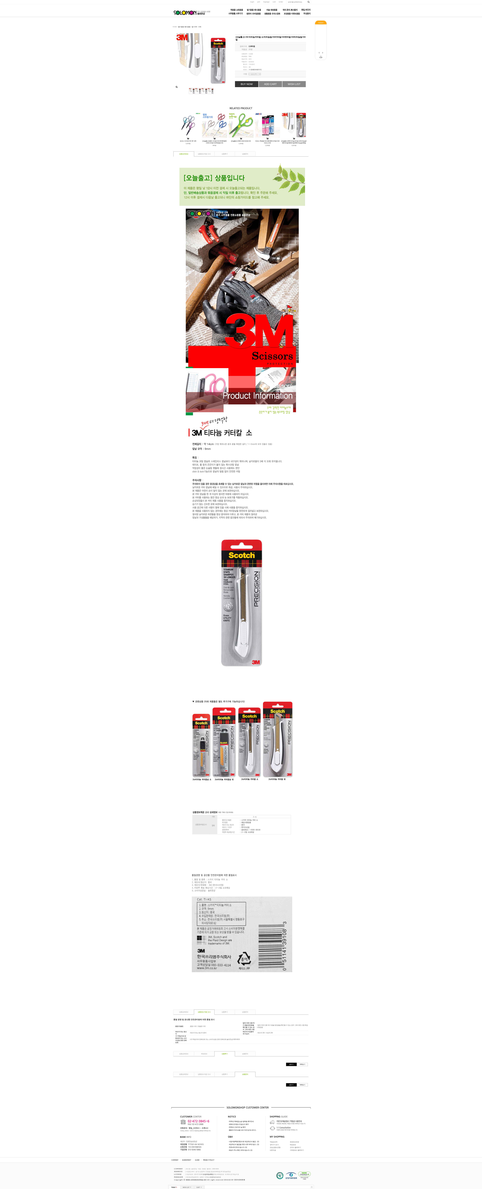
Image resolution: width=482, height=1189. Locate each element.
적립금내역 (273, 1142)
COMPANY (174, 1160)
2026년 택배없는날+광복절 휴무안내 (241, 1121)
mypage (266, 2)
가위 (199, 26)
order (281, 2)
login (252, 2)
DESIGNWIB (239, 1180)
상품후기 (225, 154)
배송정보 (204, 1054)
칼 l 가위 (194, 26)
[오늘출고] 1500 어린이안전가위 (241, 141)
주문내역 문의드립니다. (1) (238, 1147)
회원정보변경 (294, 1142)
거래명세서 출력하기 (297, 1150)
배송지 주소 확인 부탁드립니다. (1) (240, 1150)
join (258, 2)
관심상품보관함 (275, 1147)
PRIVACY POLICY (208, 1160)
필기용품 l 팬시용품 (184, 26)
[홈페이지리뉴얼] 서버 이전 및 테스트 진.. (242, 1130)
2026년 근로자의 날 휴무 (237, 1127)
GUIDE (197, 1160)
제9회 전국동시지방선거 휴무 (239, 1124)
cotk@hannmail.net (215, 1177)
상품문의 (245, 154)
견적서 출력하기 (295, 1147)
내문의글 (273, 1150)
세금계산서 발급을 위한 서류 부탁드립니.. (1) (244, 1144)
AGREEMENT (186, 1160)
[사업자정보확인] (208, 1174)
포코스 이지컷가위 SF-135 (188, 141)
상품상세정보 (183, 154)
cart (274, 2)
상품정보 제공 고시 (204, 154)
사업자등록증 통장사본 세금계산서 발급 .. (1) (244, 1141)
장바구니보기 (274, 1145)
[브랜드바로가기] (256, 69)
